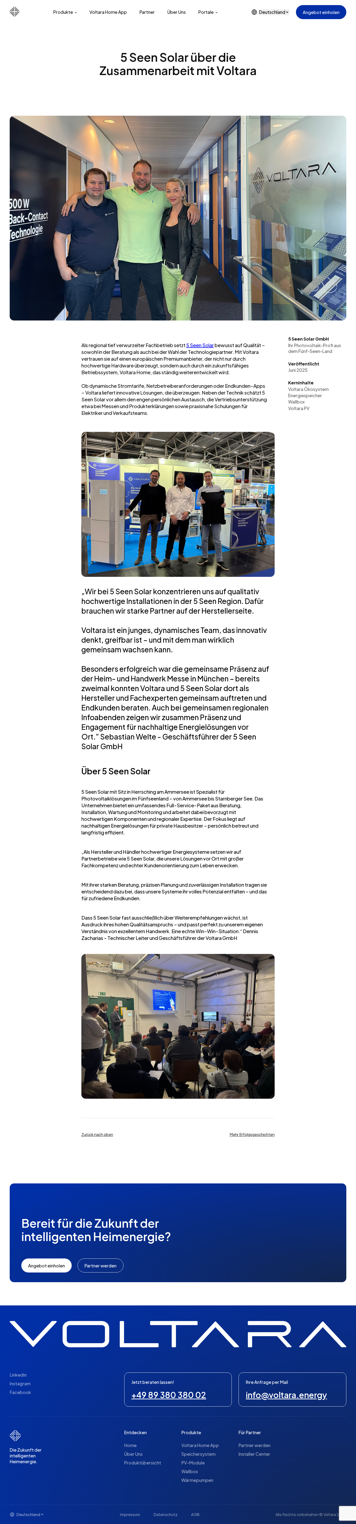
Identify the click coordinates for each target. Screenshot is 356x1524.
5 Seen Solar (200, 345)
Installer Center (254, 1454)
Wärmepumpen (197, 1480)
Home (130, 1445)
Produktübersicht (142, 1462)
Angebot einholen (321, 12)
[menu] (178, 12)
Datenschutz (166, 1514)
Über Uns (176, 12)
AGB (195, 1514)
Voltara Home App (108, 12)
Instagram (20, 1383)
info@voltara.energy (286, 1395)
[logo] (14, 14)
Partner (147, 12)
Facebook (20, 1392)
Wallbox (189, 1471)
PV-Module (193, 1462)
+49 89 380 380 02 (168, 1395)
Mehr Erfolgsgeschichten (252, 1134)
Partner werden (255, 1445)
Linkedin (18, 1374)
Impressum (130, 1514)
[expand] (76, 12)
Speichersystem (198, 1454)
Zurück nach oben (97, 1134)
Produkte (63, 12)
